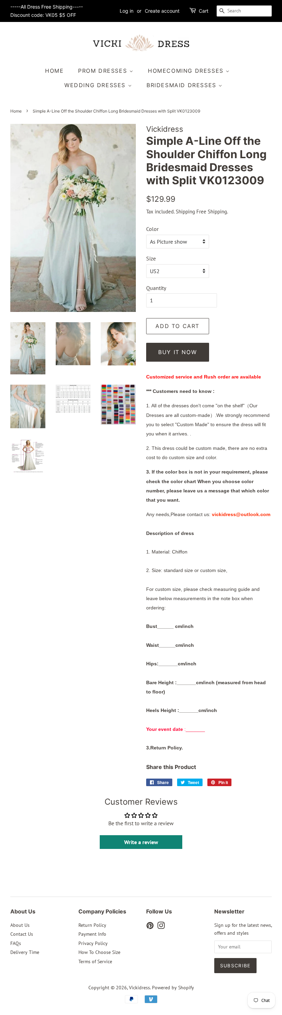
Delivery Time (24, 952)
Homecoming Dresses (187, 70)
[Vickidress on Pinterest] (150, 927)
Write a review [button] (141, 842)
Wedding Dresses (96, 85)
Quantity (156, 287)
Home (54, 70)
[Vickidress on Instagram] (161, 927)
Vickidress (139, 987)
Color (152, 228)
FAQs (15, 943)
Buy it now (177, 352)
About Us (20, 925)
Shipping (185, 211)
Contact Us (21, 934)
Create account (162, 11)
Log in (126, 11)
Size (151, 258)
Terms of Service (95, 961)
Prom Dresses (103, 70)
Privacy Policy (93, 943)
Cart (203, 11)
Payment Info (92, 934)
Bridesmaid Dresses (182, 85)
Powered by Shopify (173, 987)
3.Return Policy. (164, 747)
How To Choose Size (99, 952)
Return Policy (92, 925)
